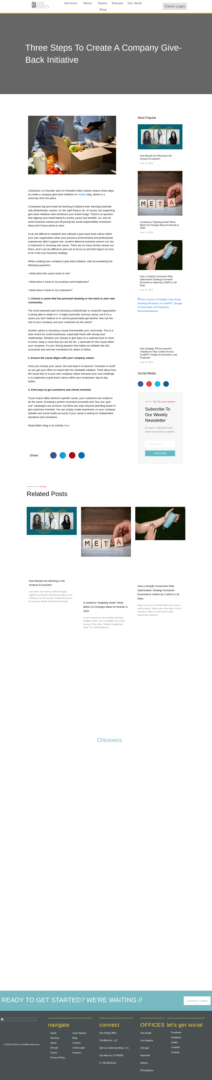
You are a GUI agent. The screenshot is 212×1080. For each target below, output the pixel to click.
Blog (103, 9)
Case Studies (79, 1033)
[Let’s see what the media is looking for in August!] (63, 784)
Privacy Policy (57, 1057)
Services (70, 3)
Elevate (117, 3)
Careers (76, 1043)
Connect (76, 1052)
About (87, 3)
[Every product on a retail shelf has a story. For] (149, 813)
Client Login (78, 1048)
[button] (71, 3)
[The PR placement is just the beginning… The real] (20, 780)
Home (53, 1033)
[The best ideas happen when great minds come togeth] (106, 773)
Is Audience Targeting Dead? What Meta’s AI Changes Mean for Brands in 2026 (159, 225)
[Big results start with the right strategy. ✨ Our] (20, 928)
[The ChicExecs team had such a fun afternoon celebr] (192, 792)
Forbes (82, 194)
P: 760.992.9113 (107, 1063)
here (66, 425)
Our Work (135, 3)
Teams (103, 3)
